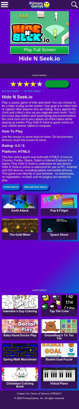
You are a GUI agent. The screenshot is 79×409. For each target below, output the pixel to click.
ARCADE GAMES (11, 91)
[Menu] (4, 5)
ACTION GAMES (32, 91)
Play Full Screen (39, 49)
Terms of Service (40, 393)
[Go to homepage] (39, 5)
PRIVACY (56, 393)
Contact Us (23, 393)
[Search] (74, 5)
